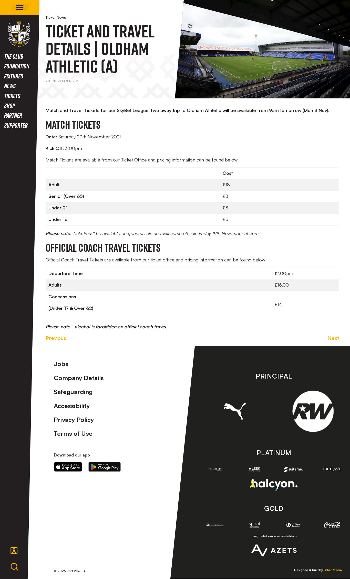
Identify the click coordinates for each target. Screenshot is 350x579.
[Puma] (235, 411)
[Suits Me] (293, 469)
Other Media (333, 570)
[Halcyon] (273, 484)
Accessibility (72, 406)
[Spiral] (254, 525)
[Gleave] (332, 469)
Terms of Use (73, 433)
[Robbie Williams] (313, 411)
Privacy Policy (74, 419)
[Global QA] (215, 525)
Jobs (61, 364)
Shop (9, 105)
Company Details (79, 378)
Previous (56, 338)
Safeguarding (73, 391)
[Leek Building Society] (254, 469)
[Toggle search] (14, 567)
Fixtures (13, 76)
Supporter (16, 125)
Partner (13, 115)
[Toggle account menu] (14, 550)
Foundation (16, 66)
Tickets (12, 95)
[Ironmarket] (215, 469)
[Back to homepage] (19, 34)
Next (333, 338)
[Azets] (273, 545)
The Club (13, 56)
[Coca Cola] (332, 525)
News (10, 85)
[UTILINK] (293, 525)
